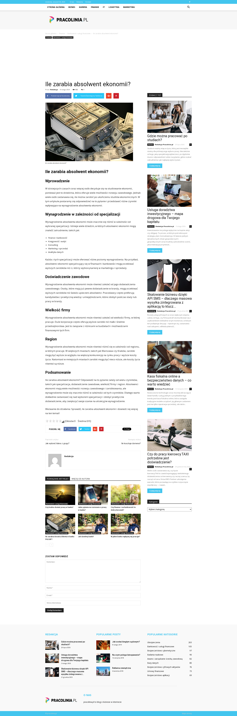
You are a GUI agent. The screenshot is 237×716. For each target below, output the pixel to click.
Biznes (71, 7)
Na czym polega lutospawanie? (126, 655)
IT (104, 7)
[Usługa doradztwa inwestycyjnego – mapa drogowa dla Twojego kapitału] (169, 191)
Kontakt (88, 2)
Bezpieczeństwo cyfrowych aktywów (163, 667)
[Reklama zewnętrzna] (103, 671)
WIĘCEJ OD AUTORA (81, 478)
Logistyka (114, 7)
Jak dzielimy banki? (86, 537)
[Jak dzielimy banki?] (93, 524)
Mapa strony (187, 713)
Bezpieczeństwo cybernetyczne (161, 650)
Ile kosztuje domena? (131, 443)
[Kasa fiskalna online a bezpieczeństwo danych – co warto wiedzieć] (169, 357)
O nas (72, 2)
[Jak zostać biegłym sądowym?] (103, 645)
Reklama (80, 2)
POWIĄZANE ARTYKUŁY (57, 478)
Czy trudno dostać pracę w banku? (59, 507)
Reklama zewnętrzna (121, 668)
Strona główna (56, 7)
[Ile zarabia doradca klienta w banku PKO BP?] (60, 524)
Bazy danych (153, 663)
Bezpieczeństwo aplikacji (158, 675)
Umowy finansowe (155, 671)
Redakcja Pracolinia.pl (164, 144)
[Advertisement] (118, 60)
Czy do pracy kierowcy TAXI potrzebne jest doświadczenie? (168, 458)
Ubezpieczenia (153, 642)
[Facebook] (190, 2)
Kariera (83, 7)
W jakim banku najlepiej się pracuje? (125, 537)
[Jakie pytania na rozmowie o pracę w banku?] (93, 494)
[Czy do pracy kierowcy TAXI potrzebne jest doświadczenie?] (169, 435)
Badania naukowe (155, 654)
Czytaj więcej (154, 166)
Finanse (95, 7)
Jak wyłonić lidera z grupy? (57, 443)
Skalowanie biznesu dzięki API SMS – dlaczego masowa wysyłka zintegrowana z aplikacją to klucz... (169, 300)
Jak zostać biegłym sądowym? (126, 642)
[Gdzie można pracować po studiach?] (169, 117)
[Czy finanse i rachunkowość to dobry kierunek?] (126, 494)
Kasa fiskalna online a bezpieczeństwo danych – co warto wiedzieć (169, 380)
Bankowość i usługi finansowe (63, 37)
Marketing (129, 7)
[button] (188, 7)
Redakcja (54, 90)
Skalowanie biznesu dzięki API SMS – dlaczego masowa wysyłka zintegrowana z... (74, 671)
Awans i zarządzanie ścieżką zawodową (165, 658)
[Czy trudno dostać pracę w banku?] (60, 494)
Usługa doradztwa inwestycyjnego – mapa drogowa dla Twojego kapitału (165, 216)
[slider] (53, 421)
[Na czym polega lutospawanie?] (103, 658)
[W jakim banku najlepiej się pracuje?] (126, 524)
